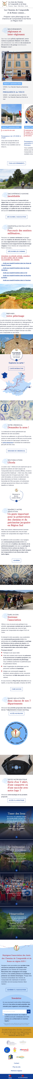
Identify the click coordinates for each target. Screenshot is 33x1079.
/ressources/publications (16, 495)
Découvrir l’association (16, 217)
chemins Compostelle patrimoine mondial (12, 1043)
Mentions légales (16, 1071)
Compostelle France (22, 1043)
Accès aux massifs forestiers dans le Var (15, 273)
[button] (16, 179)
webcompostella (20, 1057)
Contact (16, 1063)
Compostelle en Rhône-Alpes (7, 1050)
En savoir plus (16, 76)
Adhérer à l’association (16, 990)
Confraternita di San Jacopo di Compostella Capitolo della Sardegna (15, 1050)
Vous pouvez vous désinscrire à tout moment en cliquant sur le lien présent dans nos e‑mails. (16, 1024)
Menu (10, 1078)
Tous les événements (16, 163)
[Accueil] (15, 4)
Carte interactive (16, 368)
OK (29, 1011)
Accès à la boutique (16, 800)
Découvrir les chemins (16, 251)
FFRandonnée (24, 1050)
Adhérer (16, 560)
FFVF (10, 1057)
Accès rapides (23, 1077)
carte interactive (8, 442)
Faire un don (16, 689)
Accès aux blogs (16, 713)
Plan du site (16, 1067)
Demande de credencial (16, 451)
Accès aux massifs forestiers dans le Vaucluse (17, 280)
